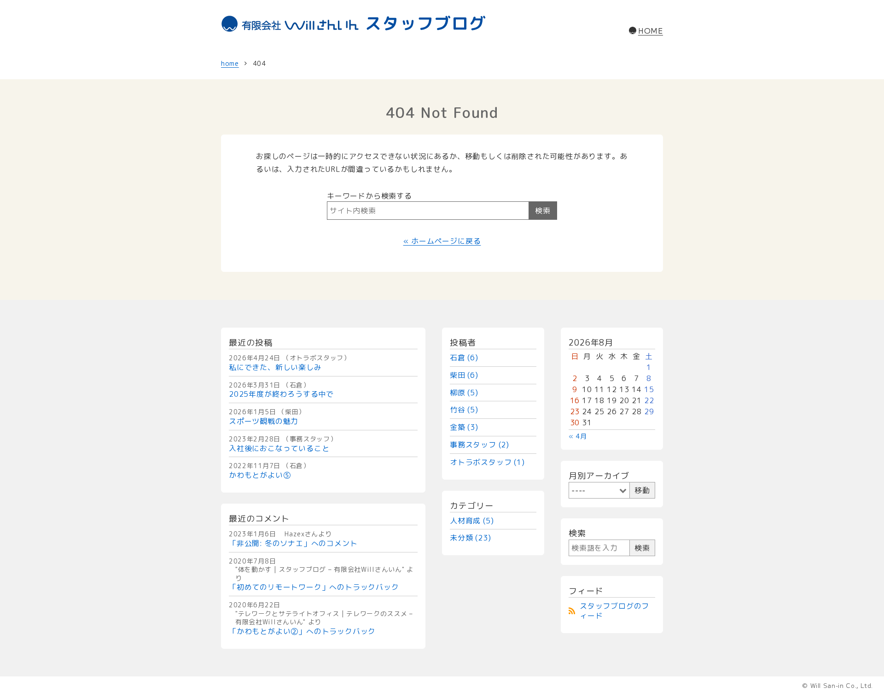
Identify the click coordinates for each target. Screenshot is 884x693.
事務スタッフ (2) (479, 445)
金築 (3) (464, 427)
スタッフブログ (426, 23)
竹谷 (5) (464, 410)
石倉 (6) (464, 357)
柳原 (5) (464, 393)
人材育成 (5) (472, 521)
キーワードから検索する (369, 196)
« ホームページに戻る (442, 241)
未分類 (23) (470, 538)
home (230, 63)
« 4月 (578, 436)
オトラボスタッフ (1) (487, 462)
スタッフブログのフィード (614, 611)
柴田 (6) (464, 375)
